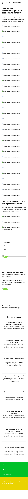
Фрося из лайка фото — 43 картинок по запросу (14, 430)
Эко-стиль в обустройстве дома (12, 280)
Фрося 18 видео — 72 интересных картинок (14, 359)
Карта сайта (6, 465)
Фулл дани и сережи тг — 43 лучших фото (14, 341)
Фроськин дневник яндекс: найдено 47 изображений (14, 323)
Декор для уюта (7, 305)
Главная (6, 239)
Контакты (6, 246)
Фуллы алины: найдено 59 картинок (14, 412)
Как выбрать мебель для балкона (12, 272)
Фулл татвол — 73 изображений (14, 376)
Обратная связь (8, 475)
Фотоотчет (6, 470)
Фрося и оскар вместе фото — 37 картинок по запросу (14, 392)
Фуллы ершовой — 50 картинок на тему (14, 448)
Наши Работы (7, 242)
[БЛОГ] (14, 269)
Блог (5, 249)
